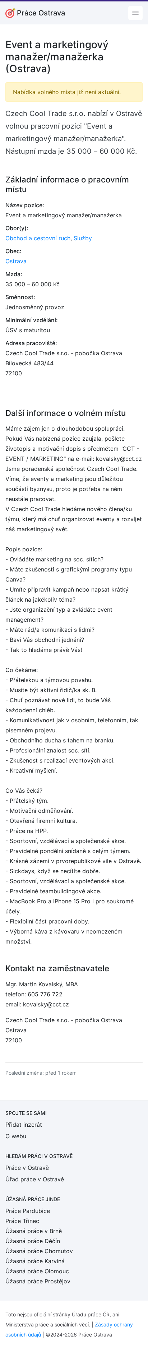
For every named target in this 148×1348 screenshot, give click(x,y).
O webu (15, 1136)
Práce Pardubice (27, 1210)
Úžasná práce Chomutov (39, 1251)
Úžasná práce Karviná (35, 1261)
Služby (83, 238)
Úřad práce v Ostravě (34, 1179)
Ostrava (16, 261)
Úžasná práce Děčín (32, 1241)
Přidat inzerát (23, 1124)
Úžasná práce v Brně (33, 1230)
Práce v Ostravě (27, 1167)
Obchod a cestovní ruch (37, 238)
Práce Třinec (22, 1220)
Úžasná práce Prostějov (37, 1281)
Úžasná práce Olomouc (37, 1271)
